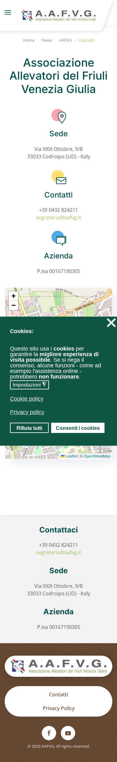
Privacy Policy (59, 708)
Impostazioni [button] (29, 385)
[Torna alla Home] (59, 12)
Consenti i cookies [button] (78, 428)
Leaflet (71, 455)
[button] (8, 12)
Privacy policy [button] (27, 412)
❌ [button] (111, 323)
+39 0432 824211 (58, 210)
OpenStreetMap (97, 455)
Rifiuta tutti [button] (29, 428)
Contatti (58, 694)
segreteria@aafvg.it (58, 217)
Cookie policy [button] (26, 399)
